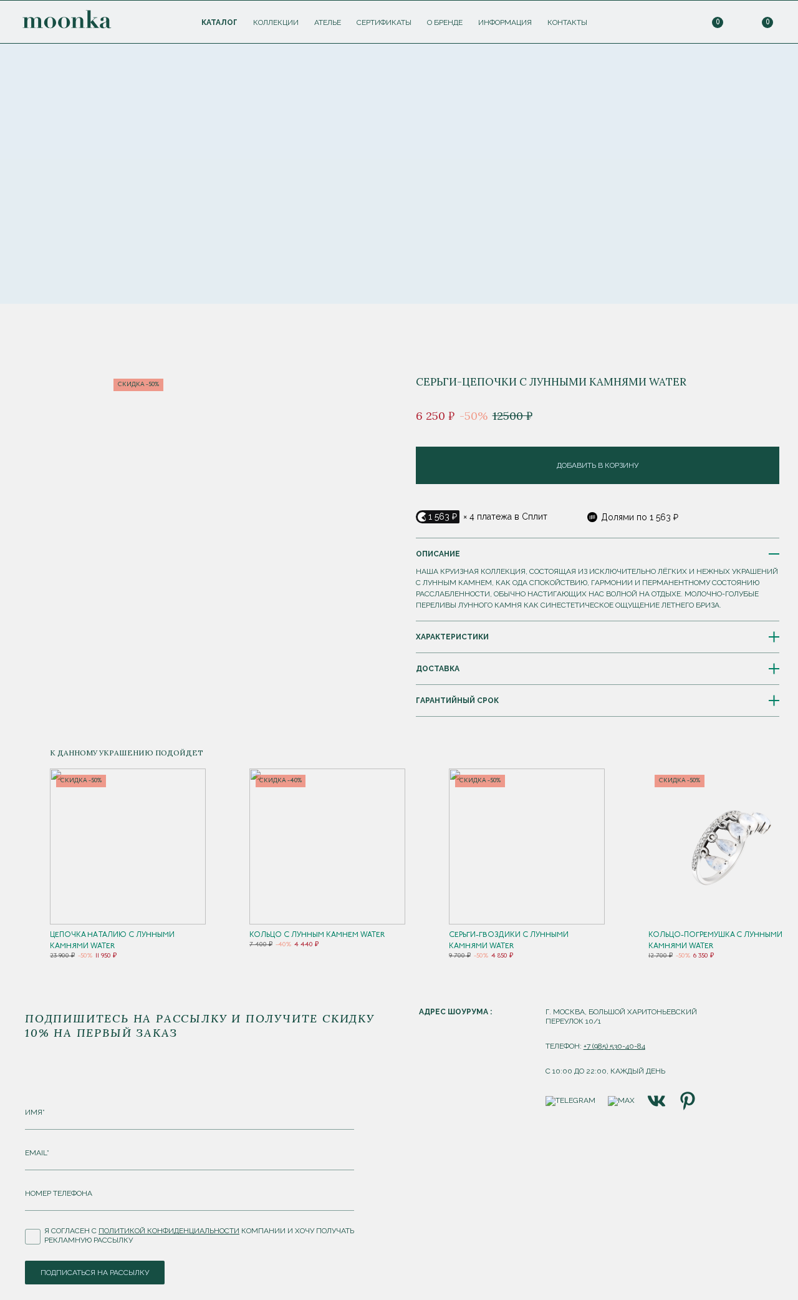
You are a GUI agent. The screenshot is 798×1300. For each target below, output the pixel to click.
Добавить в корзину (597, 465)
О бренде (445, 22)
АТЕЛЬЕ (327, 22)
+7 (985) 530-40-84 (614, 1046)
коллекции (276, 22)
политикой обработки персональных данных (420, 181)
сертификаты (384, 22)
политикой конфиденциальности (169, 1230)
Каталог (219, 22)
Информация (505, 22)
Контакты (567, 22)
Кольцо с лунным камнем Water (317, 935)
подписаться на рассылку (95, 1272)
